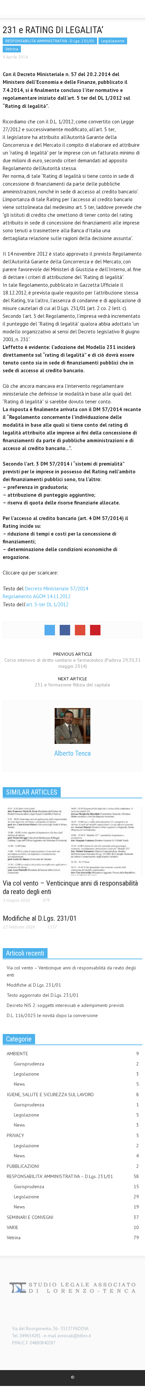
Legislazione (112, 40)
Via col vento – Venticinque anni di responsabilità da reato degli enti (71, 971)
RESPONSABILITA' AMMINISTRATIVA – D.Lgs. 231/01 (73, 1176)
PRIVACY (73, 1135)
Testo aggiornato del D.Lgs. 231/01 (43, 995)
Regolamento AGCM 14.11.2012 (36, 596)
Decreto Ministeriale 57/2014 (56, 588)
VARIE (73, 1227)
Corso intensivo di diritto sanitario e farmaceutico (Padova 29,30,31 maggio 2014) (72, 663)
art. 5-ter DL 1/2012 (47, 604)
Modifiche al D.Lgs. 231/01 (40, 918)
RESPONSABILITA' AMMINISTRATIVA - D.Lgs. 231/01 (49, 40)
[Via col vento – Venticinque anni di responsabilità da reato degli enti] (72, 841)
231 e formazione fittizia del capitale (72, 685)
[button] (25, 9)
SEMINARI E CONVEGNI (73, 1217)
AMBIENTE (73, 1054)
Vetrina (11, 48)
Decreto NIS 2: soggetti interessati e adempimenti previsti (65, 1005)
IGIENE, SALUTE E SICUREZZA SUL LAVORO (73, 1094)
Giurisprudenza (76, 1064)
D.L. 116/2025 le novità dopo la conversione (52, 1015)
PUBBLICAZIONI (73, 1166)
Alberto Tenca (72, 753)
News (76, 1084)
